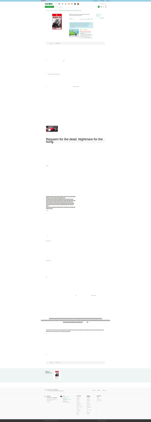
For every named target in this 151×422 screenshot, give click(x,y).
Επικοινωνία (78, 397)
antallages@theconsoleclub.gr (67, 399)
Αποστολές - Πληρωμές (78, 399)
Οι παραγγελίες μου (89, 408)
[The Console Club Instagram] (43, 1)
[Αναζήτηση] (99, 7)
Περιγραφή (51, 43)
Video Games (70, 18)
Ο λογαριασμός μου (89, 411)
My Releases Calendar (88, 413)
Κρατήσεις (78, 402)
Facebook (94, 390)
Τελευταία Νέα (99, 400)
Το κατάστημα (99, 399)
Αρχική (56, 3)
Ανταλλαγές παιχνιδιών (78, 410)
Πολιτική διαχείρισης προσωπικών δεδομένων (88, 404)
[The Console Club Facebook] (41, 1)
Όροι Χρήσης (88, 400)
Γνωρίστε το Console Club (79, 407)
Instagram (105, 390)
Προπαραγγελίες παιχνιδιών (79, 405)
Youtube (100, 390)
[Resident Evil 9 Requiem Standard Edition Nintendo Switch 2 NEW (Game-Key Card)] (57, 21)
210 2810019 (95, 0)
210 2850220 (102, 0)
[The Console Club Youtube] (45, 1)
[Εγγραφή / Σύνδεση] (103, 7)
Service (78, 414)
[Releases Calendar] (101, 7)
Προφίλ (78, 401)
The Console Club (51, 420)
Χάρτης (109, 0)
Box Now (78, 413)
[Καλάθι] (105, 6)
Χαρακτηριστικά (57, 43)
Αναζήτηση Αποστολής (103, 3)
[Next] (46, 276)
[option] (57, 375)
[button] (105, 7)
